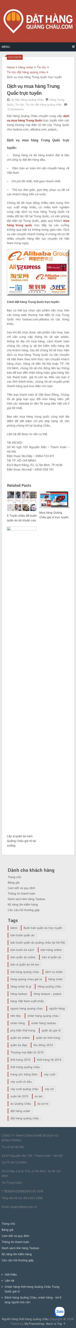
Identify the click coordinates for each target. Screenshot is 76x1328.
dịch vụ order (54, 971)
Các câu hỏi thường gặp (24, 910)
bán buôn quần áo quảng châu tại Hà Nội (37, 942)
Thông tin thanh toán (21, 893)
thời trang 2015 (20, 1059)
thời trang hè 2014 (49, 1059)
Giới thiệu (11, 1274)
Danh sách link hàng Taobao (26, 899)
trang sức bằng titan (23, 1074)
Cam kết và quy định (21, 888)
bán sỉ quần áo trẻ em (24, 964)
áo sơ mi (42, 1103)
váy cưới (49, 1074)
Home (11, 67)
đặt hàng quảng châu (24, 1118)
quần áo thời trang (48, 1037)
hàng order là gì (20, 986)
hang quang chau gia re (26, 979)
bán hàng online (51, 950)
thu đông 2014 (43, 1045)
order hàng (17, 1023)
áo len (39, 1096)
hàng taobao (18, 993)
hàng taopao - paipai (47, 993)
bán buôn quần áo (22, 935)
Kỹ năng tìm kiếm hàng (23, 904)
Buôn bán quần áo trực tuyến (43, 928)
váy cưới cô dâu (21, 1081)
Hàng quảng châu (49, 986)
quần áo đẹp (18, 1045)
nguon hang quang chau (26, 1008)
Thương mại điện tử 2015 (27, 1052)
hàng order (55, 979)
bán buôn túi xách (22, 950)
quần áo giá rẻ (51, 1030)
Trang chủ (14, 877)
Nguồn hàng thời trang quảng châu (25, 1319)
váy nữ (49, 1089)
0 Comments (16, 109)
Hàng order (25, 67)
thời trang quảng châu (25, 1067)
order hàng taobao (43, 1023)
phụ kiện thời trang (22, 1030)
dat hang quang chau (24, 971)
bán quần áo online (22, 957)
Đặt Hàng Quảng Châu (29, 99)
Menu (6, 46)
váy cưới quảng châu (24, 1089)
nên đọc (15, 1015)
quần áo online (20, 1037)
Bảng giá (13, 882)
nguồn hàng (57, 1008)
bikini (13, 928)
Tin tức (41, 67)
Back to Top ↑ (56, 1323)
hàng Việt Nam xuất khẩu (27, 1001)
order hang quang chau (43, 1015)
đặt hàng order (20, 1111)
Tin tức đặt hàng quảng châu (26, 72)
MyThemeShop (35, 1323)
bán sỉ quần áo (51, 957)
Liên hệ (9, 1280)
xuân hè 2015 (19, 1096)
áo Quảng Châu (20, 1103)
